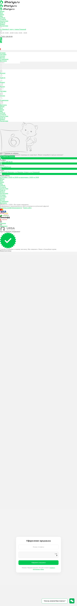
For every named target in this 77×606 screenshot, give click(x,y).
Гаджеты (3, 19)
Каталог (3, 73)
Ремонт (2, 24)
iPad (1, 13)
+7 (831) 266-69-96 (6, 36)
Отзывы (3, 53)
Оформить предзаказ (38, 562)
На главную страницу (7, 156)
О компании (4, 59)
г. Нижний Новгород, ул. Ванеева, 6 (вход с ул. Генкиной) (20, 172)
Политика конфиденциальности (11, 208)
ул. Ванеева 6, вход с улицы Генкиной (13, 29)
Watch (2, 14)
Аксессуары (4, 21)
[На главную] (38, 2)
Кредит (2, 57)
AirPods (2, 18)
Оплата (2, 56)
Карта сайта (27, 208)
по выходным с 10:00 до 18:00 (28, 177)
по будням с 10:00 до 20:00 (9, 177)
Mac (1, 16)
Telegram (3, 223)
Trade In (2, 22)
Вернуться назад (5, 251)
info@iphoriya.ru (5, 167)
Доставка (3, 54)
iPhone (2, 11)
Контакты (3, 61)
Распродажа (4, 26)
